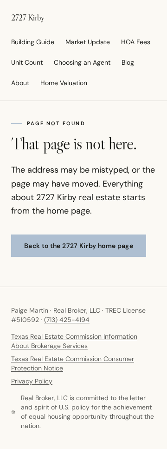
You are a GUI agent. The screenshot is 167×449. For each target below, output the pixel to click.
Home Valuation (63, 83)
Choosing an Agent (82, 62)
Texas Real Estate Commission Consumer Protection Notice (72, 363)
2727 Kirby (28, 18)
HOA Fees (135, 42)
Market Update (87, 42)
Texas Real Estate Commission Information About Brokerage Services (74, 341)
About (20, 83)
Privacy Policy (31, 381)
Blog (128, 62)
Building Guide (32, 42)
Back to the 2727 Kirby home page (78, 245)
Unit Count (27, 62)
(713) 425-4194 (67, 319)
